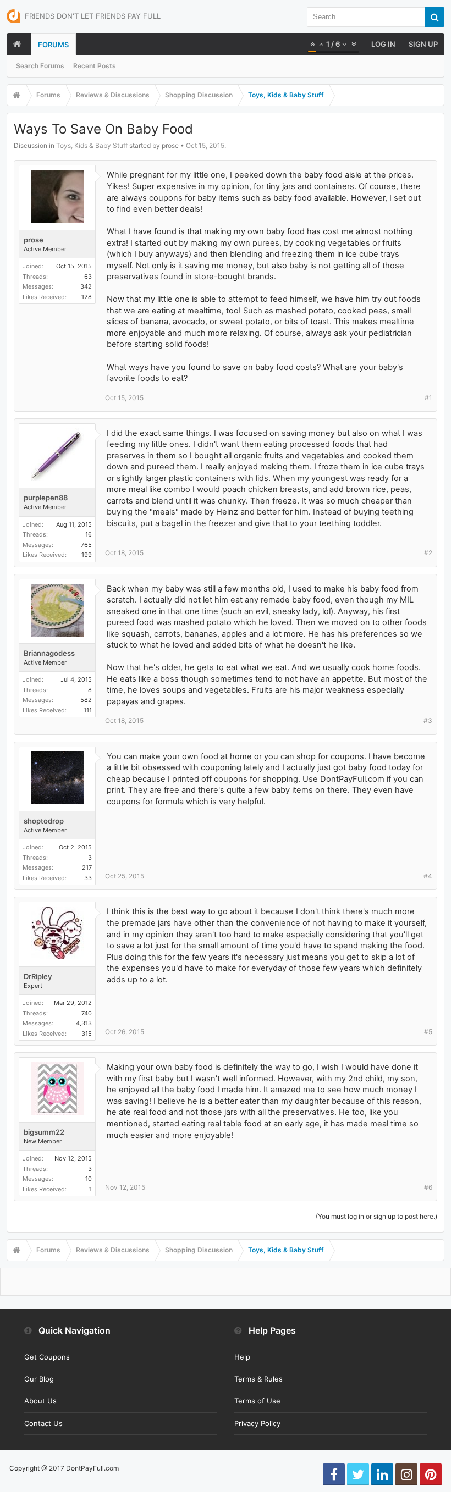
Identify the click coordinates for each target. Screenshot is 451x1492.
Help (242, 1356)
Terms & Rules (258, 1378)
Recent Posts (94, 66)
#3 (428, 720)
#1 (428, 398)
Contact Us (43, 1423)
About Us (40, 1400)
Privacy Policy (257, 1423)
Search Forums (40, 66)
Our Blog (39, 1378)
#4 (428, 876)
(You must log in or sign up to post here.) (376, 1216)
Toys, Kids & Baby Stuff (92, 145)
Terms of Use (257, 1400)
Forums (53, 44)
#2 (428, 553)
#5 (428, 1031)
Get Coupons (47, 1356)
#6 (428, 1187)
